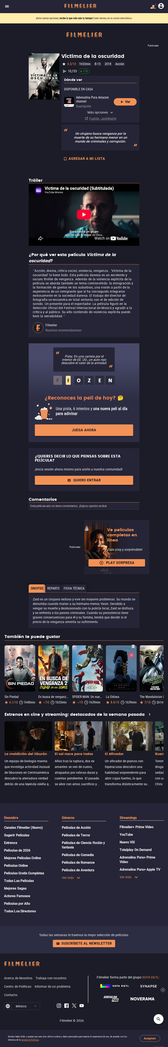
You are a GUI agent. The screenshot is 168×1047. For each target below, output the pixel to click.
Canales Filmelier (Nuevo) (23, 828)
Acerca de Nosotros (18, 978)
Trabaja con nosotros (50, 978)
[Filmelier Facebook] (66, 1006)
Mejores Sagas (15, 888)
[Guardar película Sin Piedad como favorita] (31, 646)
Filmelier (51, 325)
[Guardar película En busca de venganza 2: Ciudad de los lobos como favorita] (65, 646)
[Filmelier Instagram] (59, 1006)
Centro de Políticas (18, 986)
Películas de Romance (78, 862)
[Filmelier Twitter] (74, 1006)
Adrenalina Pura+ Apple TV (140, 869)
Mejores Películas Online (22, 858)
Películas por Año (17, 904)
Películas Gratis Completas (24, 873)
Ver (127, 102)
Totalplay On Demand (136, 850)
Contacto (10, 995)
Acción (119, 64)
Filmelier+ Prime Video (137, 827)
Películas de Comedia (78, 855)
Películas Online (16, 866)
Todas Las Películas (19, 881)
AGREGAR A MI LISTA (87, 159)
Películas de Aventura (78, 870)
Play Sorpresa (120, 563)
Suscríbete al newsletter (86, 943)
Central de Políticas (30, 1040)
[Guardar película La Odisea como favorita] (133, 646)
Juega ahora (84, 430)
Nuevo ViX (127, 842)
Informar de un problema (53, 986)
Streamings (128, 818)
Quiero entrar (87, 480)
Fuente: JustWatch (102, 118)
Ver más (68, 878)
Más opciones (97, 112)
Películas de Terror (76, 835)
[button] (35, 1006)
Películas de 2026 (17, 850)
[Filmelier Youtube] (81, 1006)
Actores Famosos (17, 896)
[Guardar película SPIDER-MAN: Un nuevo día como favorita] (99, 646)
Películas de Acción (76, 828)
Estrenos (10, 843)
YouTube (126, 835)
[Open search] (158, 1019)
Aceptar (150, 1038)
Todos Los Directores (20, 911)
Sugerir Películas (16, 835)
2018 (108, 64)
